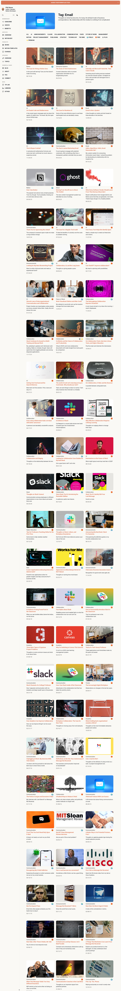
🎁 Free (97, 37)
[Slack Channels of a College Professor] (40, 679)
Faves (82, 34)
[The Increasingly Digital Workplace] (99, 679)
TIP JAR (7, 85)
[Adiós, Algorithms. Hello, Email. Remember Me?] (99, 145)
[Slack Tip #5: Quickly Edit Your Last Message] (99, 489)
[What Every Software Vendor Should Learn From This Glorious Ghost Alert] (99, 186)
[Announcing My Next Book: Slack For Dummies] (99, 527)
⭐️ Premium (30, 40)
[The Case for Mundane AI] (70, 105)
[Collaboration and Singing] (40, 452)
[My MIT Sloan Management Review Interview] (70, 827)
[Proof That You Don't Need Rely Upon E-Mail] (40, 827)
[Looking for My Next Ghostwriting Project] (40, 259)
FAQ (6, 75)
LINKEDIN (8, 88)
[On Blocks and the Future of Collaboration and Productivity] (70, 338)
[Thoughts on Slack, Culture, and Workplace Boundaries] (70, 527)
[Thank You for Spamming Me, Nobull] (40, 223)
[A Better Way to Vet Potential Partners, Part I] (99, 827)
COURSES (8, 51)
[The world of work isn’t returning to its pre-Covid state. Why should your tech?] (70, 377)
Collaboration (59, 34)
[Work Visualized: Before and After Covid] (70, 297)
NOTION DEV (8, 38)
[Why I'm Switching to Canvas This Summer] (70, 642)
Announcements (40, 34)
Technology (72, 37)
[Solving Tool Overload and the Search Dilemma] (40, 377)
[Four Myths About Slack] (70, 604)
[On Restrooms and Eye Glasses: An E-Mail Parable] (70, 937)
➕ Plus (104, 37)
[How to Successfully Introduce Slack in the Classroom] (99, 604)
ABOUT (7, 71)
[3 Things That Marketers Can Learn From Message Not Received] (99, 937)
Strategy (63, 37)
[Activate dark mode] (17, 15)
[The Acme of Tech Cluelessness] (70, 65)
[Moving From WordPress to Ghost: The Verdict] (70, 186)
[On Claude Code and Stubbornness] (40, 105)
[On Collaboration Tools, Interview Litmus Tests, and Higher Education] (99, 338)
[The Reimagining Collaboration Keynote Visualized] (99, 297)
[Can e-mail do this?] (99, 753)
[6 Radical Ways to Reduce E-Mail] (70, 790)
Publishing (54, 37)
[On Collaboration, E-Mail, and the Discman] (99, 377)
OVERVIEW (8, 35)
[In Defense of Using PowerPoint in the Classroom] (40, 604)
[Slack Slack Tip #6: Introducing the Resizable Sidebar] (70, 489)
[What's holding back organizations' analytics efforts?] (99, 716)
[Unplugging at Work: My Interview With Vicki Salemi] (40, 753)
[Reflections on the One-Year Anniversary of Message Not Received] (70, 753)
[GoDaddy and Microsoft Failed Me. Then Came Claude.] (99, 65)
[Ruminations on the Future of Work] (99, 452)
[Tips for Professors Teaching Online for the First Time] (40, 527)
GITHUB (7, 91)
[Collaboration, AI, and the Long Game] (70, 259)
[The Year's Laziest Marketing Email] (70, 145)
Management (103, 34)
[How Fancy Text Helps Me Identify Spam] (99, 223)
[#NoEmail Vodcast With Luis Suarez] (99, 790)
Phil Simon (9, 7)
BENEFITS (8, 28)
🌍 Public (90, 37)
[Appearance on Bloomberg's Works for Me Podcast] (70, 565)
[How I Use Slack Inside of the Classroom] (70, 679)
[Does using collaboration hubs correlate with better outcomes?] (40, 415)
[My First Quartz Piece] (40, 900)
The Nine (82, 37)
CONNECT (8, 78)
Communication (72, 34)
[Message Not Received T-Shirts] (70, 900)
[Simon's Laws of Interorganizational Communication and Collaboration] (40, 297)
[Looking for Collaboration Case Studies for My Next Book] (70, 452)
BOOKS (7, 45)
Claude (49, 34)
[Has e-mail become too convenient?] (70, 864)
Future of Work (91, 34)
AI (31, 34)
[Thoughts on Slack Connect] (40, 489)
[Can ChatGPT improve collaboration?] (99, 259)
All (27, 34)
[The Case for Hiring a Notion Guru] (40, 65)
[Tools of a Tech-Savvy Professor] (99, 642)
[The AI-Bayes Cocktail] (40, 145)
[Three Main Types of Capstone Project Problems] (40, 642)
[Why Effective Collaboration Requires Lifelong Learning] (99, 415)
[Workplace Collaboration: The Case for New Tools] (70, 716)
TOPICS (7, 61)
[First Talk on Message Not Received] (99, 864)
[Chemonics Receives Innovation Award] (99, 565)
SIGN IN (7, 25)
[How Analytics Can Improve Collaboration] (40, 716)
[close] (118, 2)
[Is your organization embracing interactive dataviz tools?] (40, 565)
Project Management (40, 37)
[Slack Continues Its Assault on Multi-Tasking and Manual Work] (40, 338)
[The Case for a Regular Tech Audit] (70, 223)
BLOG (6, 68)
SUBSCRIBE (8, 21)
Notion (28, 37)
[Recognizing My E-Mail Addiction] (40, 864)
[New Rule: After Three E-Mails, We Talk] (40, 937)
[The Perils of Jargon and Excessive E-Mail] (40, 790)
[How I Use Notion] (40, 186)
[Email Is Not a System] (99, 105)
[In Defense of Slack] (70, 415)
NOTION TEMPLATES (11, 48)
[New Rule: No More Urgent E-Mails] (99, 900)
